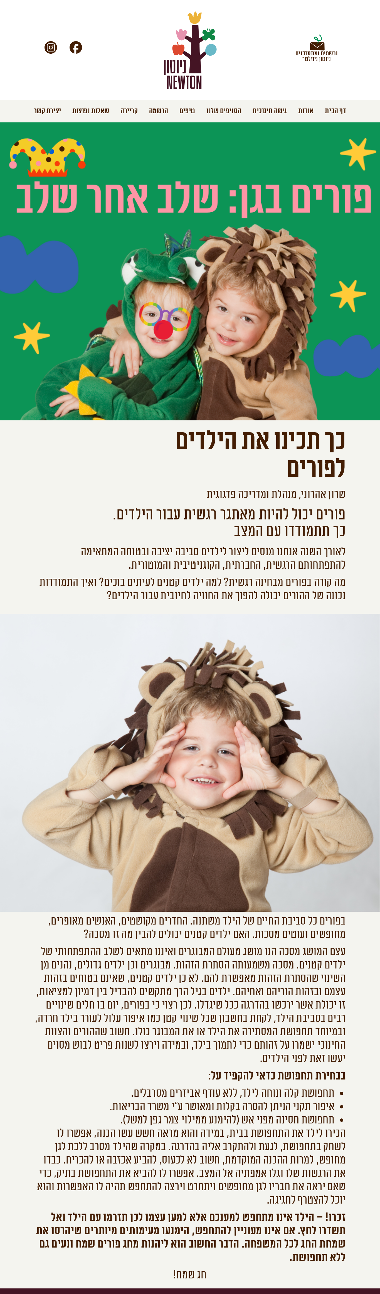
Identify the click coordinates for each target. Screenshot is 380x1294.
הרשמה (158, 111)
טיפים (187, 111)
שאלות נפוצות (90, 111)
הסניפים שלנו (223, 111)
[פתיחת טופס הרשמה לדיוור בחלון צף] (316, 44)
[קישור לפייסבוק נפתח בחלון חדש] (75, 47)
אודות (306, 111)
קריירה (129, 111)
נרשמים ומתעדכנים (316, 53)
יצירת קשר (47, 111)
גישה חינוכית (270, 111)
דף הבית (335, 111)
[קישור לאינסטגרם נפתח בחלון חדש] (50, 47)
